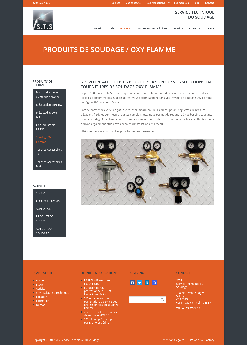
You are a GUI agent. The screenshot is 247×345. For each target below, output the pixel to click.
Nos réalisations (155, 3)
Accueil (98, 28)
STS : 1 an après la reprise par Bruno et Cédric (100, 321)
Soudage (42, 193)
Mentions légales (173, 340)
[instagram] (154, 282)
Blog (196, 3)
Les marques (181, 3)
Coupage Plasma (48, 201)
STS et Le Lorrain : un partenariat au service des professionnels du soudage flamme (101, 303)
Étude (110, 28)
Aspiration (43, 209)
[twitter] (139, 282)
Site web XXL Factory (201, 340)
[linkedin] (147, 282)
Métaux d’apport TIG (49, 105)
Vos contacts (133, 3)
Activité (124, 28)
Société (116, 3)
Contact (209, 3)
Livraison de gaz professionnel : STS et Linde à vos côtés (97, 291)
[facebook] (132, 282)
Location (178, 28)
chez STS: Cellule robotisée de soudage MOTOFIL (101, 313)
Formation (195, 28)
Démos (210, 28)
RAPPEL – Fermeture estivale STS (97, 282)
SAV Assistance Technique (152, 28)
